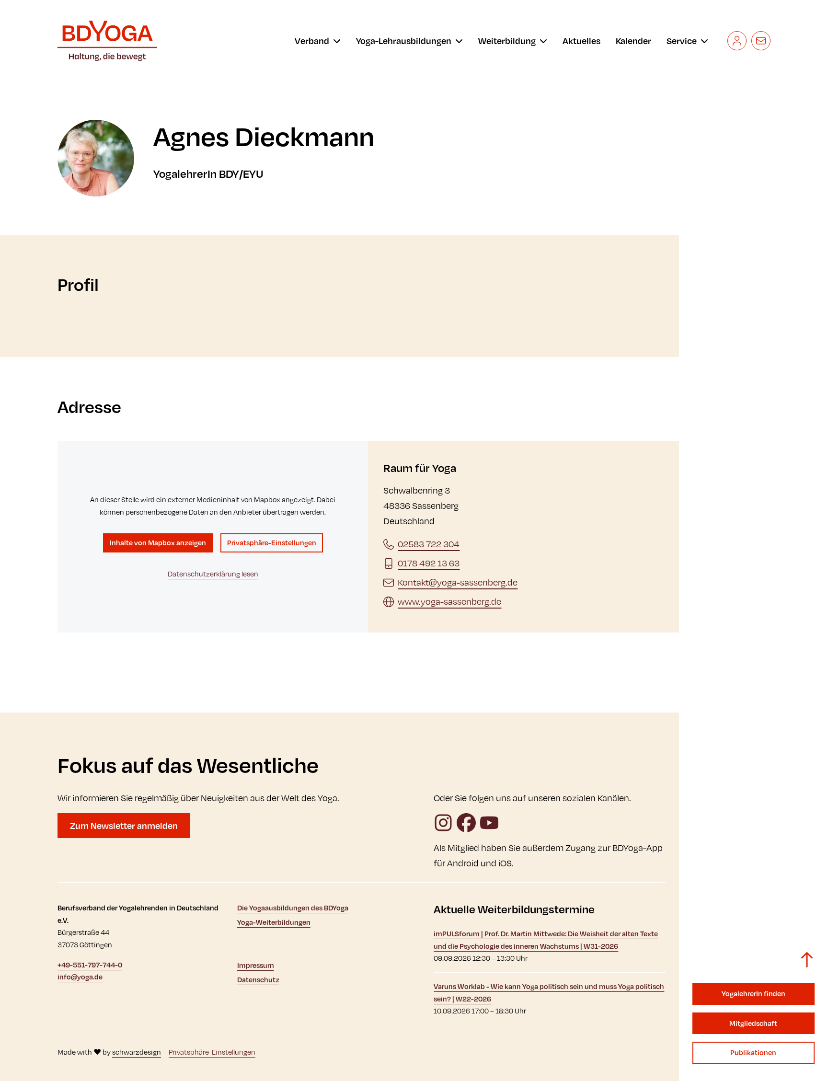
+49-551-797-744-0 (90, 965)
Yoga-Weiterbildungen (273, 922)
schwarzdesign (136, 1052)
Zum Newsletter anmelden (124, 825)
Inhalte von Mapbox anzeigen (158, 543)
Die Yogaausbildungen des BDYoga (292, 908)
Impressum (255, 965)
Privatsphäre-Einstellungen (271, 543)
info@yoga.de (80, 977)
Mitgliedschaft (753, 1023)
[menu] (317, 40)
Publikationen (753, 1052)
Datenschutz (258, 980)
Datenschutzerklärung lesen (213, 574)
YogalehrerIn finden (753, 994)
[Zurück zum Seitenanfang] (807, 959)
